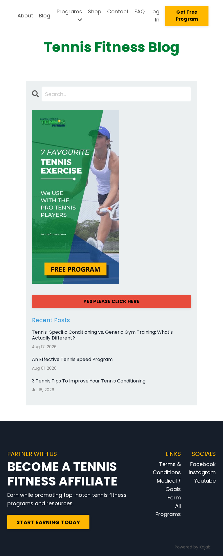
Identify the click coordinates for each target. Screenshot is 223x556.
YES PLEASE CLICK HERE (111, 301)
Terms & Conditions (167, 468)
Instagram (202, 472)
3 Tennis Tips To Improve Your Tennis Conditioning (88, 381)
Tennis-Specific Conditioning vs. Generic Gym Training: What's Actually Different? (102, 334)
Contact (118, 11)
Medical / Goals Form (169, 489)
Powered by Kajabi (193, 547)
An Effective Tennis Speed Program (72, 359)
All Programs (168, 510)
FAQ (139, 11)
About (25, 15)
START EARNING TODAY (48, 522)
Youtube (205, 480)
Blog (44, 15)
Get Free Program (187, 15)
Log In (154, 16)
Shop (94, 11)
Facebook (203, 464)
